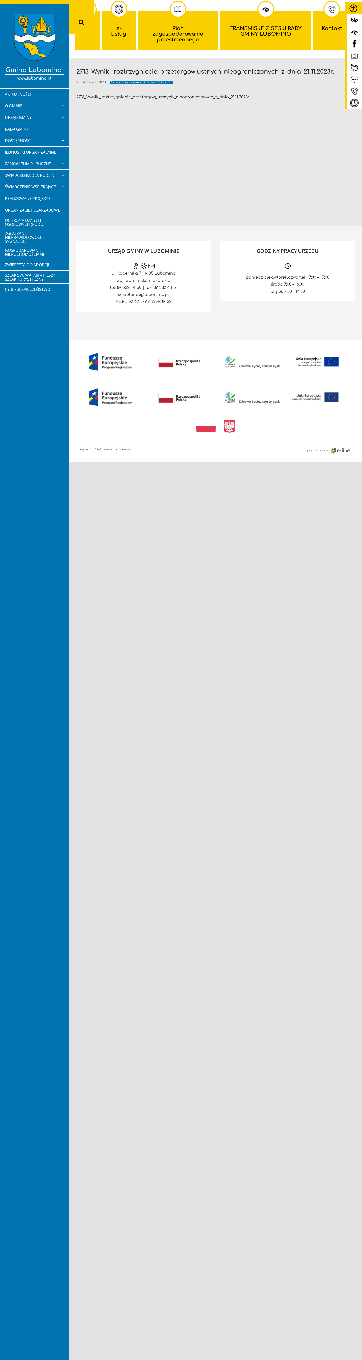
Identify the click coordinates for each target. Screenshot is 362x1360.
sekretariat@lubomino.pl (143, 294)
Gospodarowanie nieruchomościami (141, 82)
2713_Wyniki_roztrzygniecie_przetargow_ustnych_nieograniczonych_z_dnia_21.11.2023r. (163, 97)
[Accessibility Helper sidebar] (353, 8)
